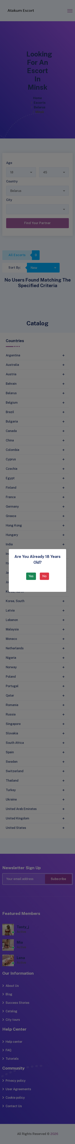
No (44, 576)
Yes (31, 576)
